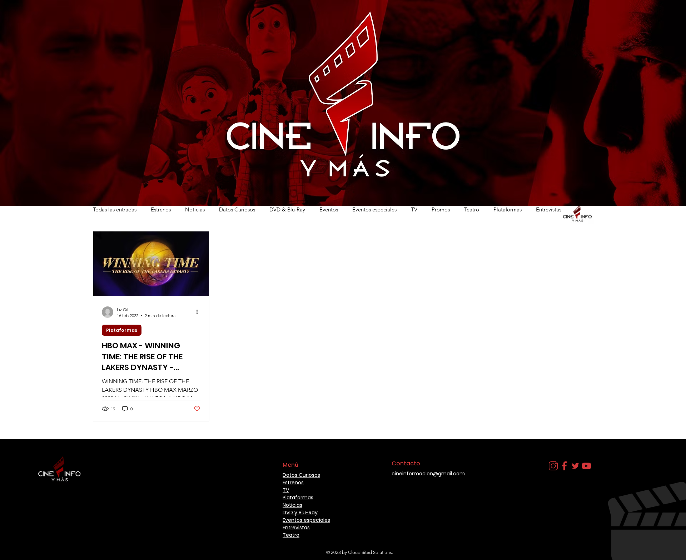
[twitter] (575, 465)
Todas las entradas (114, 209)
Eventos (328, 209)
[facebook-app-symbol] (564, 465)
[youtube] (586, 465)
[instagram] (553, 465)
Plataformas (507, 209)
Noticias (195, 209)
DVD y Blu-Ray (300, 512)
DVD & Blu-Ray (287, 209)
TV (414, 209)
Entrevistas (548, 209)
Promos (441, 209)
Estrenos (161, 209)
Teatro (471, 209)
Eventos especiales (374, 209)
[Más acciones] (199, 312)
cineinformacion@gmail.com (428, 473)
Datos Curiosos (237, 209)
